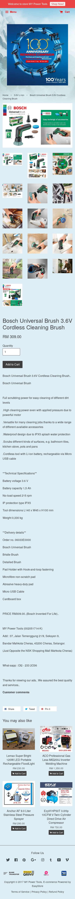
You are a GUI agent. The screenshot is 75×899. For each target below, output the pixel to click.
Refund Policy (56, 891)
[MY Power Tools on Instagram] (43, 860)
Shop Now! (57, 3)
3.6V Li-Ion (19, 95)
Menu (13, 11)
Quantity (8, 346)
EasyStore (37, 886)
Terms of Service (20, 891)
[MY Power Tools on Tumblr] (51, 860)
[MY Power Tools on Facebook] (16, 860)
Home (5, 95)
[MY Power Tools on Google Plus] (33, 860)
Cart (67, 11)
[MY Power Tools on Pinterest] (24, 860)
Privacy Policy (39, 891)
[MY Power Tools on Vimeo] (67, 860)
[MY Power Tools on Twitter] (8, 860)
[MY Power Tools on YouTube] (59, 860)
